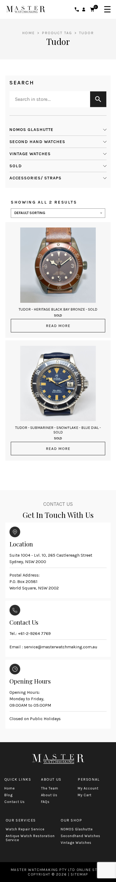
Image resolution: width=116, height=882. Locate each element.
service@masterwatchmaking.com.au (60, 646)
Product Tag (57, 33)
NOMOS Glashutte (77, 829)
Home (28, 33)
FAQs (45, 802)
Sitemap (79, 874)
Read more (58, 325)
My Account (88, 788)
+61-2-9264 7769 (34, 633)
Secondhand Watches (80, 836)
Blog (8, 795)
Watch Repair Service (25, 829)
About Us (49, 795)
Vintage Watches (76, 843)
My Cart (84, 795)
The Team (49, 788)
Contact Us (14, 802)
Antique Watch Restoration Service (30, 838)
